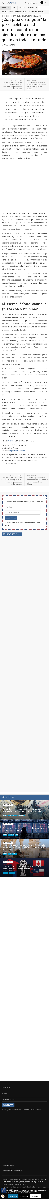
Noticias (22, 8)
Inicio (14, 8)
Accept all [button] (13, 1196)
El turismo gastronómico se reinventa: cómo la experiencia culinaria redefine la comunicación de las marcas (24, 847)
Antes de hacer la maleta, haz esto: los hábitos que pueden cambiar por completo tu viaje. (23, 810)
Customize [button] (35, 1196)
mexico (5, 873)
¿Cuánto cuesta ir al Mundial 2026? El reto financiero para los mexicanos (22, 867)
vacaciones (21, 815)
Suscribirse (11, 518)
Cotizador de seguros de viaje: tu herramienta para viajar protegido (23, 829)
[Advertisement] (24, 186)
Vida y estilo (32, 8)
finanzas (11, 834)
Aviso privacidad (8, 1165)
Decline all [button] (24, 1196)
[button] (41, 803)
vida (10, 815)
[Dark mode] (45, 2)
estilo (14, 815)
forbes (10, 441)
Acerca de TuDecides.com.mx (12, 1170)
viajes (5, 815)
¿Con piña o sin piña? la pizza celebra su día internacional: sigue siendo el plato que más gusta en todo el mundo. (24, 29)
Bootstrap (5, 1187)
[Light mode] (41, 2)
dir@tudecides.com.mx (17, 451)
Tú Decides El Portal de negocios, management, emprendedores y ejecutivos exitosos (24, 1182)
